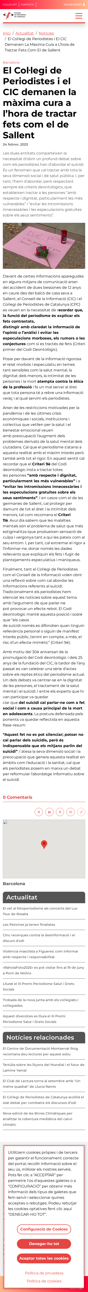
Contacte (27, 4)
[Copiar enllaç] (81, 812)
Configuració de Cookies (44, 1229)
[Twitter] (39, 812)
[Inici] (16, 16)
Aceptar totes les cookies (44, 1258)
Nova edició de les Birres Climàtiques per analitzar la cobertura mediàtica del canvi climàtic (38, 1119)
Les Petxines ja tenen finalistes (29, 924)
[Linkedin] (49, 812)
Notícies (46, 33)
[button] (44, 844)
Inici (7, 33)
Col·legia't (10, 4)
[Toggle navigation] (79, 15)
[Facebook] (60, 812)
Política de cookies (44, 1281)
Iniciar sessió (73, 4)
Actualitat (24, 33)
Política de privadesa (44, 1273)
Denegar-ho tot (44, 1244)
